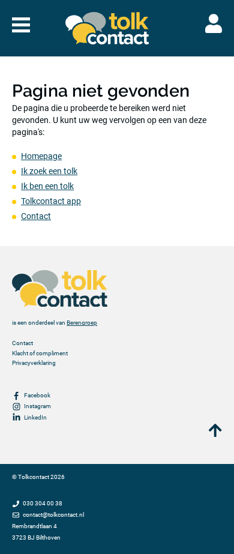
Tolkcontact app (51, 201)
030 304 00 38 (42, 503)
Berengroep (82, 322)
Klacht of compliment (40, 353)
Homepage (41, 156)
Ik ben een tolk (47, 186)
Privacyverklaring (34, 363)
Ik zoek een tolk (49, 171)
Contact (36, 216)
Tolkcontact (33, 477)
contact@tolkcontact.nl (53, 514)
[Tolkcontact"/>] (107, 28)
